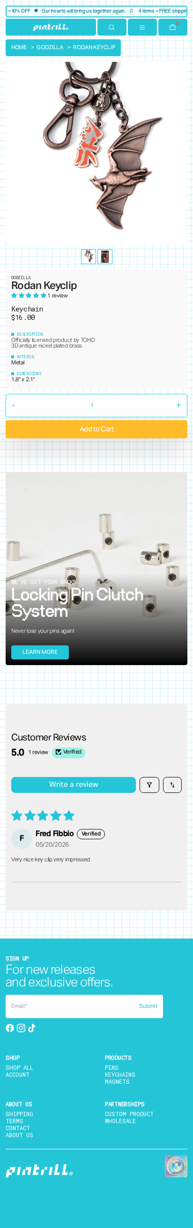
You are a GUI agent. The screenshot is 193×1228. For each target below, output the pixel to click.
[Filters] (149, 785)
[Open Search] (111, 27)
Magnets (117, 1081)
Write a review (73, 785)
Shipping (19, 1113)
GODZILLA (50, 48)
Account (18, 1074)
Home (19, 48)
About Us (19, 1135)
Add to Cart (97, 429)
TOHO (88, 340)
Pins (112, 1067)
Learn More (40, 652)
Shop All (19, 1067)
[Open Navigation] (142, 27)
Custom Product (129, 1113)
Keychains (120, 1074)
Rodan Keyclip (94, 48)
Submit (148, 1006)
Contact (18, 1128)
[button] (29, 296)
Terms (14, 1120)
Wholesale (120, 1120)
